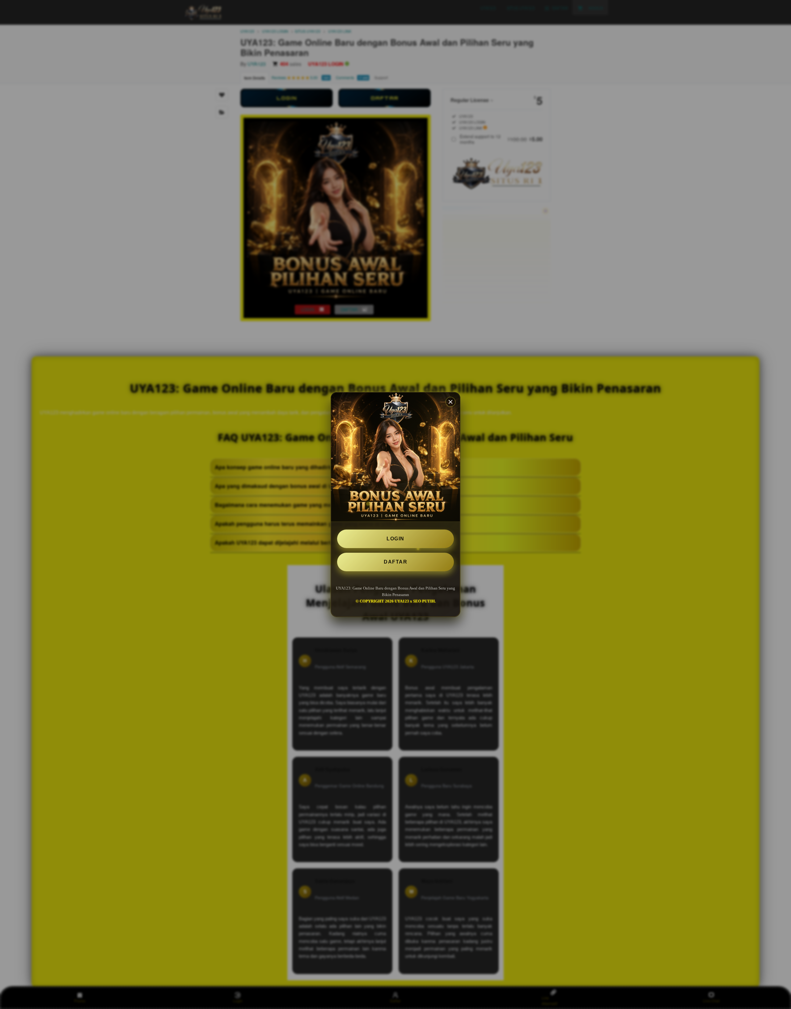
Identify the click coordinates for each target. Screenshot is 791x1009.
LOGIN (395, 538)
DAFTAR (395, 561)
